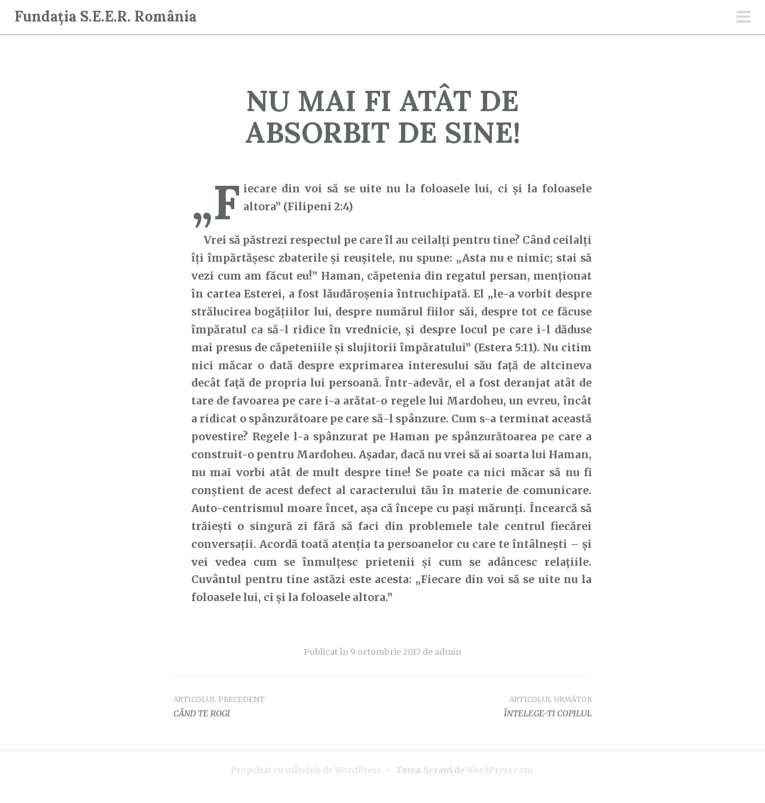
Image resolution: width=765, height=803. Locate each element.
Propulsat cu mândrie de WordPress (306, 770)
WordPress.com (499, 770)
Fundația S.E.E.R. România (105, 16)
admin (447, 651)
